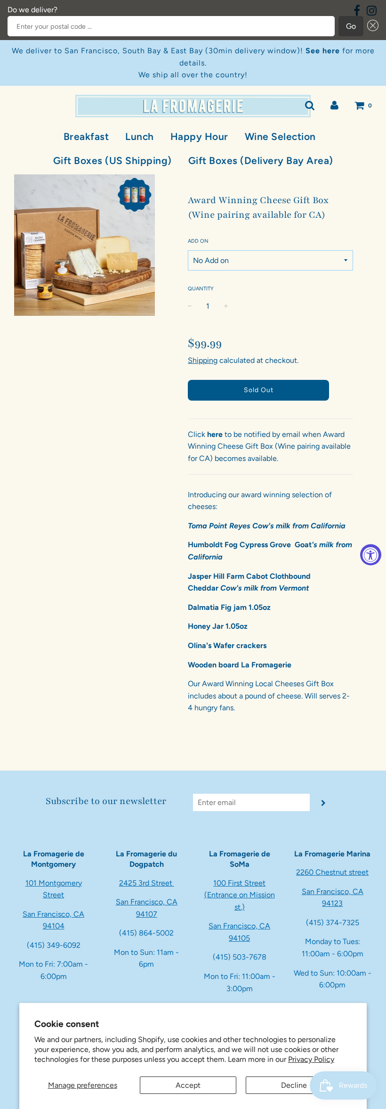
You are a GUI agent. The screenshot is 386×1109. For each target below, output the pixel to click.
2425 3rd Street (146, 883)
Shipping (202, 360)
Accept (188, 1085)
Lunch (139, 136)
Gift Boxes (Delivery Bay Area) (260, 160)
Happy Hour (199, 136)
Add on (198, 241)
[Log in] (334, 105)
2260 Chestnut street (332, 872)
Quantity (201, 289)
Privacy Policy (311, 1059)
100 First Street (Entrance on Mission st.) (239, 895)
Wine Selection (280, 136)
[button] (370, 26)
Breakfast (86, 136)
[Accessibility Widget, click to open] (370, 554)
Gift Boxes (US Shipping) (112, 160)
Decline (294, 1085)
